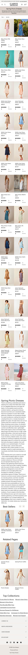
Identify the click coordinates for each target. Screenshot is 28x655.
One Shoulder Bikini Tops (7, 605)
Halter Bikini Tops (5, 613)
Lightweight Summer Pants (7, 607)
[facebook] (7, 642)
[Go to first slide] (23, 506)
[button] (8, 17)
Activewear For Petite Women (19, 613)
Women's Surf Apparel (19, 615)
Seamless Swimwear (6, 615)
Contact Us (4, 621)
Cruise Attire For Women (7, 599)
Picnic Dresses (5, 499)
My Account (4, 637)
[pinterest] (14, 642)
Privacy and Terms (14, 649)
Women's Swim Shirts (21, 599)
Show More (14, 13)
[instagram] (10, 642)
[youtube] (17, 642)
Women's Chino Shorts (6, 602)
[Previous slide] (20, 506)
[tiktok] (21, 642)
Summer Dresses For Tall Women (9, 610)
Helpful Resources (6, 626)
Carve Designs (5, 631)
